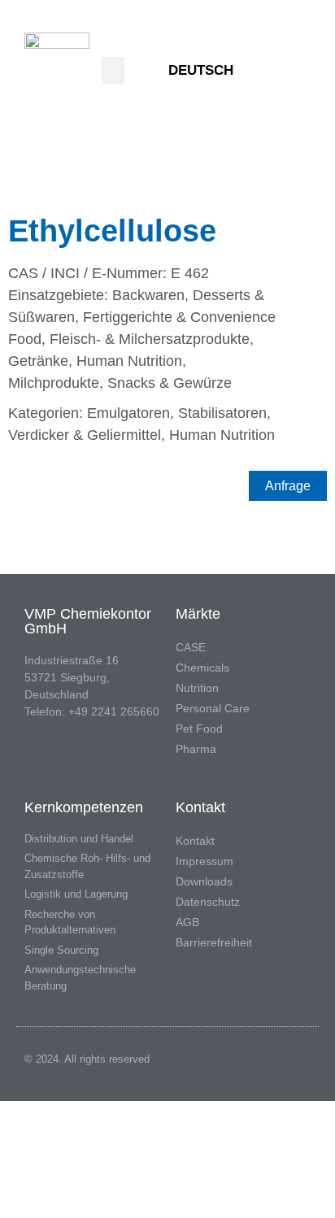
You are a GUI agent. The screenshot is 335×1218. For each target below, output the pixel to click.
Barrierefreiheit (214, 942)
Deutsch (200, 70)
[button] (113, 70)
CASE (191, 647)
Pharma (196, 748)
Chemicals (202, 667)
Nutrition (197, 687)
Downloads (204, 881)
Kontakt (195, 840)
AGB (187, 922)
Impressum (204, 861)
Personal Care (213, 708)
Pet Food (199, 728)
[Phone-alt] (292, 71)
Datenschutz (208, 901)
